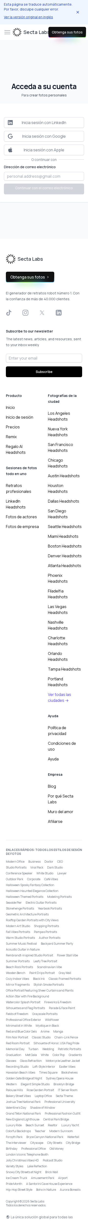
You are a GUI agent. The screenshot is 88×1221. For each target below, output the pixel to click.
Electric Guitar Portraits (41, 902)
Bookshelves (69, 1072)
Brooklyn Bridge (64, 1084)
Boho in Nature (46, 1190)
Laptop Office (43, 1096)
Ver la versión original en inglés (28, 17)
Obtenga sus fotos (67, 32)
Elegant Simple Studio (35, 1084)
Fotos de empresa (22, 526)
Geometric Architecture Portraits (27, 914)
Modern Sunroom (61, 1131)
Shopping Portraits (46, 926)
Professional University (59, 1102)
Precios (13, 427)
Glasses (11, 1061)
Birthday (11, 1149)
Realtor (52, 1125)
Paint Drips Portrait (42, 973)
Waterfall (73, 1137)
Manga (58, 1031)
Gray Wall (65, 973)
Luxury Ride (14, 1125)
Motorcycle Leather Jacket (63, 1061)
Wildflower (52, 1020)
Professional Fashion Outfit (62, 1113)
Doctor (48, 861)
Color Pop (59, 1055)
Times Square (48, 1072)
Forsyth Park (14, 1137)
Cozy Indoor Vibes (17, 979)
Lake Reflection (37, 1166)
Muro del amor (60, 811)
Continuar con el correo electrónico (44, 188)
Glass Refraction (31, 1061)
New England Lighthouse (22, 1119)
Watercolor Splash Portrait (23, 1002)
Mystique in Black (47, 1026)
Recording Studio (17, 1067)
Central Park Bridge (56, 1119)
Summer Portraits (18, 961)
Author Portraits (49, 938)
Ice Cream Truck (16, 1178)
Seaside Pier (14, 902)
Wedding (48, 1049)
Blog (52, 786)
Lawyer (62, 873)
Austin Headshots (64, 475)
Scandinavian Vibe (49, 967)
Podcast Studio (52, 1160)
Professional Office (33, 1149)
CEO (60, 861)
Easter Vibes (67, 1067)
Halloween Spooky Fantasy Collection (30, 885)
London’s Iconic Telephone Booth (27, 1154)
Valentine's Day (16, 1108)
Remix (11, 436)
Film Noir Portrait (17, 1037)
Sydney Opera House (59, 1078)
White (45, 1055)
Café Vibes (51, 879)
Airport (62, 1178)
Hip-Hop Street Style (19, 1190)
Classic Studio (41, 1037)
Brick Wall (51, 1172)
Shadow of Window (42, 1108)
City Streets (54, 1143)
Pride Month (14, 1184)
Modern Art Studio (18, 926)
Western (11, 1084)
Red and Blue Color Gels (21, 1031)
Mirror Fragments (18, 985)
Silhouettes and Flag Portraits (25, 1008)
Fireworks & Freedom (57, 1002)
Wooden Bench (15, 973)
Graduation (13, 1055)
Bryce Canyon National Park (44, 1137)
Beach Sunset (35, 1125)
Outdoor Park (14, 879)
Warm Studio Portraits (20, 938)
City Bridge (73, 1143)
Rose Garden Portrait (40, 1090)
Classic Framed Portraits (65, 979)
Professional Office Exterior (23, 1020)
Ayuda (53, 759)
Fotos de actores (21, 516)
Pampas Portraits (45, 932)
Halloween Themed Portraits (24, 897)
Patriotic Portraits (69, 1049)
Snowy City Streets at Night (23, 1172)
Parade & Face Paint (62, 1008)
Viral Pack (36, 867)
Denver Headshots (65, 556)
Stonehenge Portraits (20, 908)
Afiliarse (55, 821)
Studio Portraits (16, 867)
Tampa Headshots (64, 669)
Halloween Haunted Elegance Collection (32, 891)
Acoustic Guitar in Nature (23, 949)
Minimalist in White (19, 1026)
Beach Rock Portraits (19, 967)
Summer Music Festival (21, 944)
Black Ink (39, 979)
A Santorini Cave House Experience (49, 1184)
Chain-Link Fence (66, 1037)
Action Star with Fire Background (27, 996)
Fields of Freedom (17, 1014)
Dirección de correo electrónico (30, 167)
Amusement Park (42, 1178)
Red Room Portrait (18, 1043)
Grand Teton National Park (23, 1113)
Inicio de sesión (19, 417)
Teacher (40, 1131)
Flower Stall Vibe (67, 955)
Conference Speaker (19, 873)
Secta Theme (64, 1096)
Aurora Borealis (70, 1190)
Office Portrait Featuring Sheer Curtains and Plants (39, 990)
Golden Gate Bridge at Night (24, 1078)
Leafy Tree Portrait (45, 961)
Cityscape (36, 1143)
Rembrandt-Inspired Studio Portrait (29, 955)
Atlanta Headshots (64, 565)
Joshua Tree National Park (23, 1102)
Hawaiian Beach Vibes (20, 1072)
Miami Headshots (63, 536)
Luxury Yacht (70, 1125)
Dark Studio (55, 867)
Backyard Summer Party (57, 944)
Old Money (57, 1149)
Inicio (10, 407)
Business (34, 861)
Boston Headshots (65, 546)
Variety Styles (14, 1166)
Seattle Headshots (65, 526)
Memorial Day (15, 1049)
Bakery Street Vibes (18, 1096)
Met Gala (31, 1055)
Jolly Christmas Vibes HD (22, 1160)
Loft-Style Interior (44, 1067)
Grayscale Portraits (44, 1014)
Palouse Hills (14, 1090)
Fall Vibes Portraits (18, 932)
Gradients (75, 1055)
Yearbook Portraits (50, 908)
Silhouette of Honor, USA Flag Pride (56, 1043)
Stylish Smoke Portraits (48, 985)
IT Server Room (67, 1090)
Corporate (33, 879)
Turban (33, 1049)
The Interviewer (16, 1143)
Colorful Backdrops (18, 1131)
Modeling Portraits (59, 897)
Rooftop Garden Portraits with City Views (32, 920)
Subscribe (44, 371)
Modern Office (15, 861)
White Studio (44, 873)
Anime (45, 1031)
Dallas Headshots (63, 501)
